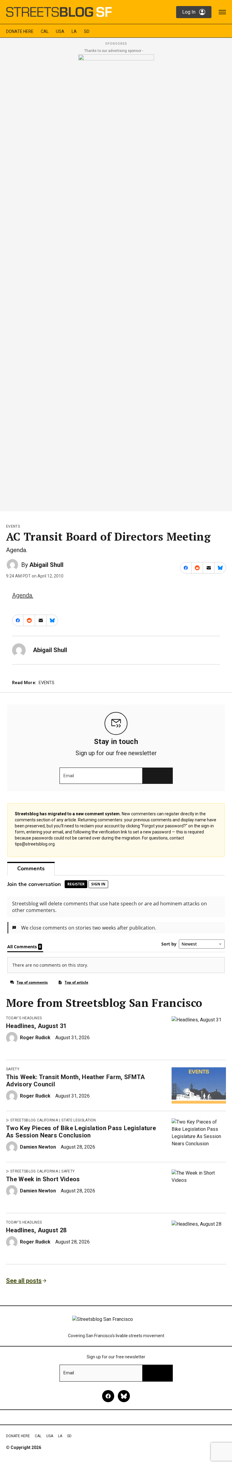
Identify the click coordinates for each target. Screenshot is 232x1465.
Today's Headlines (24, 1018)
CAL (45, 31)
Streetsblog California (34, 1120)
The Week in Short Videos (43, 1179)
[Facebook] (108, 1396)
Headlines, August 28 (36, 1230)
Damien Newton (38, 1147)
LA (74, 31)
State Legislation (78, 1120)
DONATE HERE (20, 31)
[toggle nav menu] (222, 12)
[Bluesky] (124, 1396)
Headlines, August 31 (36, 1026)
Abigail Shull (46, 564)
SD (86, 31)
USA (60, 31)
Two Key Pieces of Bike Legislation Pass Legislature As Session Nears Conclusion (81, 1131)
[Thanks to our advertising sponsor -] (116, 281)
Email (68, 775)
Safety (12, 1069)
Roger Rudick (35, 1037)
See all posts (24, 1280)
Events (13, 526)
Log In (188, 12)
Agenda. (22, 595)
